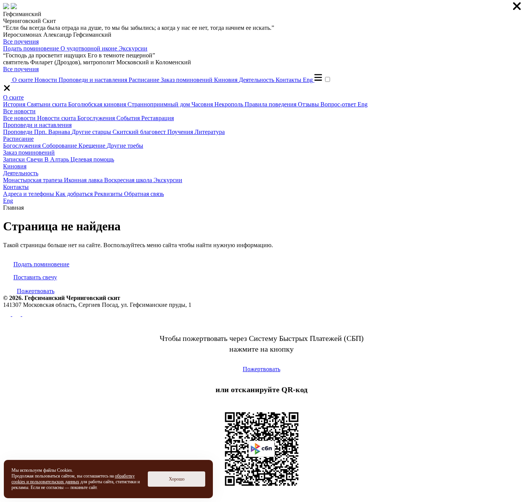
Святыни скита (47, 104)
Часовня (202, 104)
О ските (23, 80)
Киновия (226, 80)
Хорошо (177, 479)
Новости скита (57, 118)
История (15, 104)
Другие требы (125, 145)
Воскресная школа (129, 180)
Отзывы (309, 104)
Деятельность (257, 80)
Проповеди (18, 132)
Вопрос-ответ (339, 104)
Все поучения (21, 41)
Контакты (289, 80)
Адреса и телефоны (29, 194)
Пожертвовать (35, 291)
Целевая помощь (92, 159)
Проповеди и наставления (94, 80)
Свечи (35, 159)
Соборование (60, 145)
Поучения (180, 132)
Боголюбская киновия (97, 104)
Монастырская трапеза (33, 180)
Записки (14, 159)
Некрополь (229, 104)
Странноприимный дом (159, 104)
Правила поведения (271, 104)
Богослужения (96, 118)
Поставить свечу (35, 277)
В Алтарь (57, 159)
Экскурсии (133, 48)
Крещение (92, 145)
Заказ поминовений (187, 80)
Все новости (19, 111)
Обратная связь (144, 194)
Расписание (145, 80)
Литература (209, 132)
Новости (46, 80)
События (128, 118)
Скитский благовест (140, 132)
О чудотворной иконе (89, 48)
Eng (308, 80)
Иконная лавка (84, 180)
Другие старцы (92, 132)
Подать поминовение (31, 48)
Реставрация (157, 118)
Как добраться (75, 194)
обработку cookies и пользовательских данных (73, 478)
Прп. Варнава (53, 132)
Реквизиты (109, 194)
